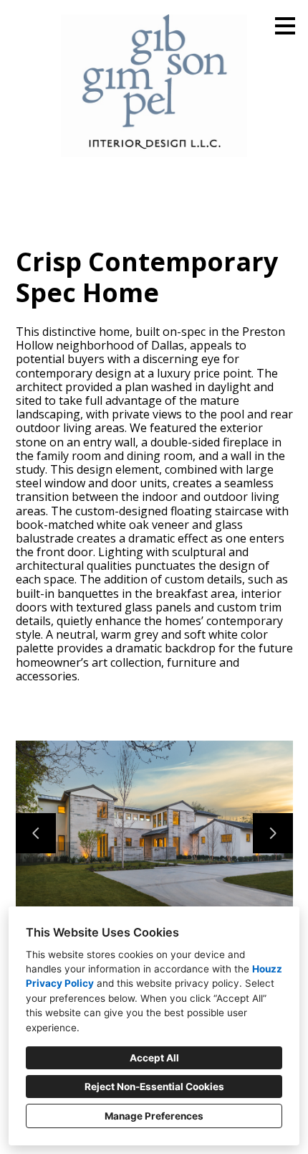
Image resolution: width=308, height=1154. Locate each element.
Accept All (154, 1058)
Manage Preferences (154, 1116)
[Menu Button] (285, 25)
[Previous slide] (36, 833)
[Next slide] (273, 833)
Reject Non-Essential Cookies (154, 1086)
